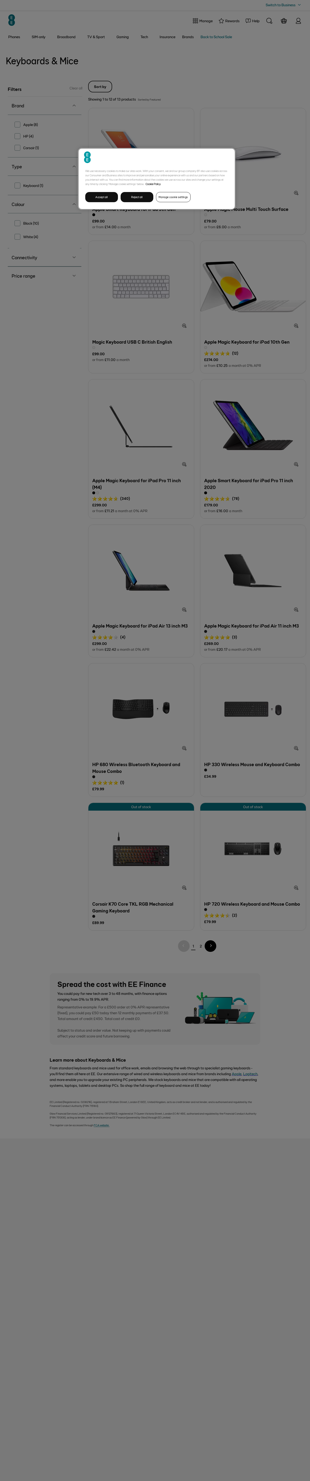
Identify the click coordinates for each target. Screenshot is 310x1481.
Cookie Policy (153, 183)
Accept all (101, 197)
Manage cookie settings (173, 197)
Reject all (137, 197)
